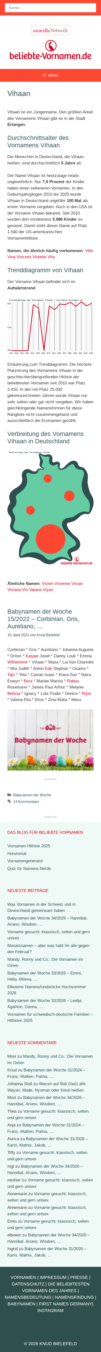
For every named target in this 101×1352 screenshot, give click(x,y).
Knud (12, 1070)
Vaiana (35, 589)
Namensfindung (74, 1297)
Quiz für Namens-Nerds (29, 868)
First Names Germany (65, 1303)
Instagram (50, 1310)
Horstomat (16, 853)
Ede (48, 668)
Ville (89, 250)
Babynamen (21, 1303)
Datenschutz (28, 1284)
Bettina (13, 693)
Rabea (73, 681)
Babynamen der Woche (32, 795)
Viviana (14, 589)
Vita (51, 257)
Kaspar (31, 656)
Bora (28, 681)
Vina (11, 257)
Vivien (47, 583)
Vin (25, 589)
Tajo (11, 674)
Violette (39, 257)
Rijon (86, 693)
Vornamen (23, 1277)
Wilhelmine (17, 662)
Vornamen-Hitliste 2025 (28, 846)
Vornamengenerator (25, 861)
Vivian (77, 583)
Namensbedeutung (28, 1297)
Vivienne (62, 583)
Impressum (53, 1277)
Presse (79, 1277)
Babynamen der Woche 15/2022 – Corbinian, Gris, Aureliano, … (43, 619)
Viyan (48, 589)
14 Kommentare (26, 801)
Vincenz (24, 257)
